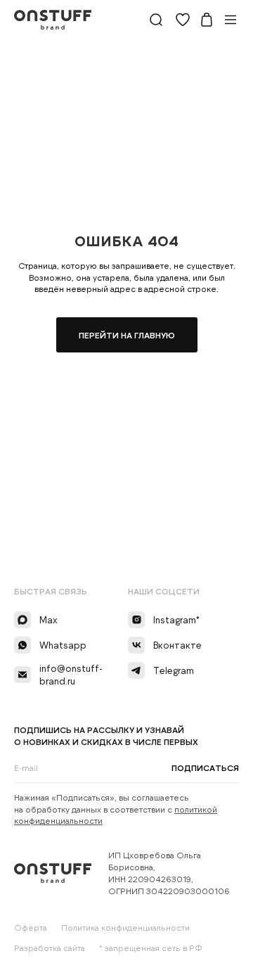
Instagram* (176, 619)
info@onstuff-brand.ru (71, 675)
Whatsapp (62, 645)
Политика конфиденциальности (125, 927)
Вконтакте (177, 645)
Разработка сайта (49, 948)
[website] (156, 19)
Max (48, 619)
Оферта (30, 927)
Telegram (173, 670)
